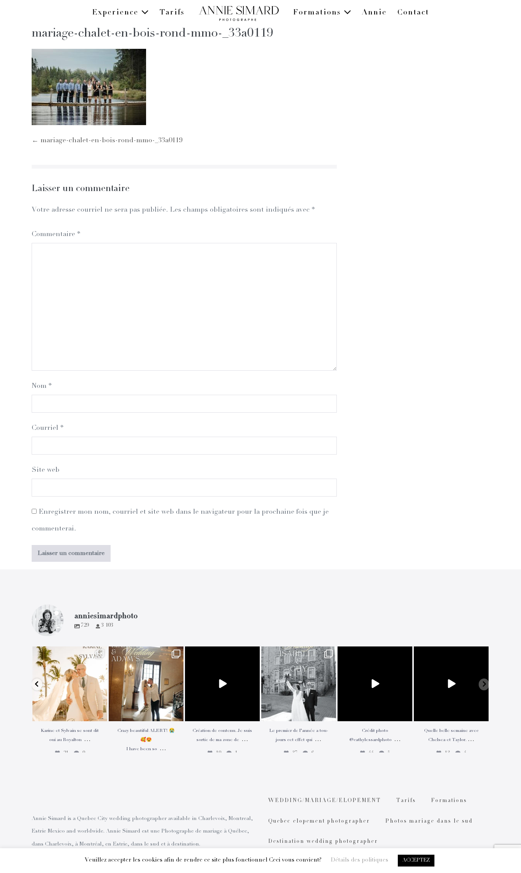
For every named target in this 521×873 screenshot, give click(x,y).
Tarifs (172, 13)
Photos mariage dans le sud (429, 821)
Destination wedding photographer (323, 841)
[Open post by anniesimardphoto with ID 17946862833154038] (451, 683)
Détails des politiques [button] (359, 860)
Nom (41, 386)
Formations (318, 13)
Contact (413, 13)
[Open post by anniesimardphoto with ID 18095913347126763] (222, 683)
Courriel (47, 428)
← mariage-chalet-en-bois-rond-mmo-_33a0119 (107, 140)
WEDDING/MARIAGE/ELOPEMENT (324, 801)
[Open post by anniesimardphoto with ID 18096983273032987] (375, 683)
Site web (45, 470)
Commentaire (56, 234)
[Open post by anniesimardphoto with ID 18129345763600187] (298, 683)
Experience (116, 13)
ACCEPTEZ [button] (416, 860)
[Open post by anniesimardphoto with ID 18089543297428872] (69, 683)
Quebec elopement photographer (319, 821)
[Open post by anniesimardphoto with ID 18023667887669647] (146, 683)
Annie (374, 13)
